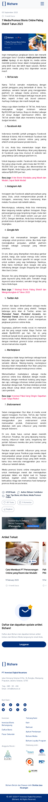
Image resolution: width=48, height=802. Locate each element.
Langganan (24, 644)
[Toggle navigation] (42, 4)
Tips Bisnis (15, 495)
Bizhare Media (31, 736)
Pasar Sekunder (8, 734)
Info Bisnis (24, 495)
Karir (28, 723)
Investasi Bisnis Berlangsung (8, 724)
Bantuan (29, 727)
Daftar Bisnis (7, 730)
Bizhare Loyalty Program (36, 741)
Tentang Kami (31, 718)
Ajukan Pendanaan (33, 732)
